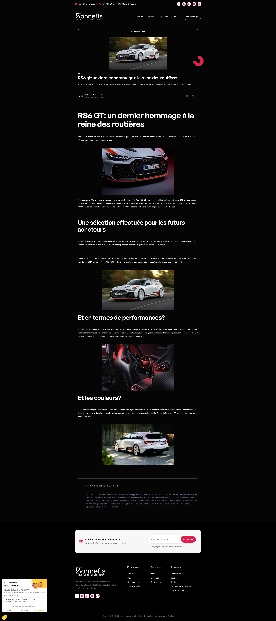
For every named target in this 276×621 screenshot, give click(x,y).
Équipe (173, 578)
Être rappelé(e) (192, 17)
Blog (175, 17)
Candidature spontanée (180, 586)
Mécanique (155, 578)
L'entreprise (175, 574)
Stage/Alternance (178, 590)
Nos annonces (133, 582)
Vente (153, 574)
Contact (174, 582)
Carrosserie (156, 582)
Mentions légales (166, 616)
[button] (151, 17)
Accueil (139, 17)
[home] (89, 17)
